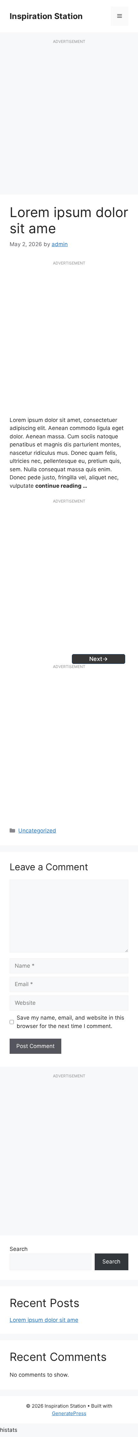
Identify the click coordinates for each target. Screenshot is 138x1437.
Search (19, 1249)
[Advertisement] (69, 120)
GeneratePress (69, 1413)
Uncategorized (37, 830)
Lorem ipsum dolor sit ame (44, 1320)
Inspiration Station (46, 16)
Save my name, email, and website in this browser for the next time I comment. (70, 1021)
